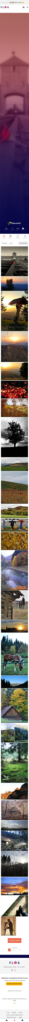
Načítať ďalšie (14, 940)
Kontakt (22, 967)
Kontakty (14, 1012)
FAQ (18, 967)
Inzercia (21, 1012)
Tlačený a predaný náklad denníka (14, 1015)
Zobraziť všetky (23, 243)
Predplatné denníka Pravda (14, 984)
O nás (8, 1012)
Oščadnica (4, 243)
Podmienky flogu (8, 967)
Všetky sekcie (18, 2)
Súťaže (20, 1017)
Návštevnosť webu (11, 1017)
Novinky (15, 967)
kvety (11, 243)
